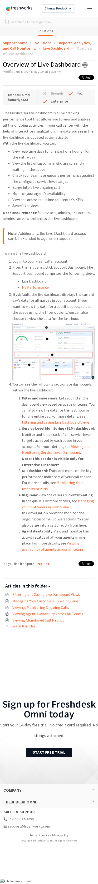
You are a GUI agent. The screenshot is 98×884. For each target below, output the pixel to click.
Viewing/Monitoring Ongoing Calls (40, 607)
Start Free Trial (49, 752)
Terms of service (39, 835)
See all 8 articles (23, 626)
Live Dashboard (56, 48)
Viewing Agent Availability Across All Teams (47, 613)
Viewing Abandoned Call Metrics (38, 620)
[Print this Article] (85, 65)
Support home (15, 42)
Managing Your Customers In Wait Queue (45, 601)
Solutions (45, 31)
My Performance (35, 287)
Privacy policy (60, 835)
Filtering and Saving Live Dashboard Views (55, 422)
